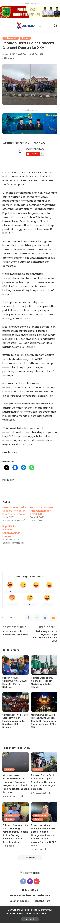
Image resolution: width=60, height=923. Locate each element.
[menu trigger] (6, 26)
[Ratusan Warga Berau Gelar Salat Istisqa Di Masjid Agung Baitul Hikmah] (44, 665)
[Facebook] (28, 617)
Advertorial (10, 38)
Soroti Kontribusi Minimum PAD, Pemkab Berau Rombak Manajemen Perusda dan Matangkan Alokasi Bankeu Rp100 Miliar (43, 835)
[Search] (56, 26)
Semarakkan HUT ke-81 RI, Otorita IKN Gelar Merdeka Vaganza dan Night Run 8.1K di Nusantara (15, 721)
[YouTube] (37, 881)
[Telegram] (45, 617)
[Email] (53, 617)
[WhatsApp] (36, 617)
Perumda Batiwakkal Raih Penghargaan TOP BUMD (41, 511)
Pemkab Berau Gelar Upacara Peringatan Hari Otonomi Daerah (14, 511)
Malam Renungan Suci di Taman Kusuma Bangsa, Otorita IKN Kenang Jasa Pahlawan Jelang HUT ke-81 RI (44, 721)
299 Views (9, 58)
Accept (30, 919)
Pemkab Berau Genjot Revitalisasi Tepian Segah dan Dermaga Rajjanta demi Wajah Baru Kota (43, 782)
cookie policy (47, 913)
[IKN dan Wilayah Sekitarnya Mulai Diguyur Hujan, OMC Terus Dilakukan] (15, 665)
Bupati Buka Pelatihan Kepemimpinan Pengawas (11, 531)
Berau (25, 38)
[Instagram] (30, 881)
